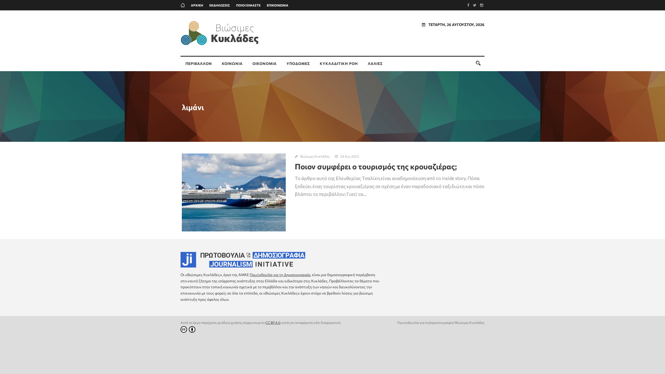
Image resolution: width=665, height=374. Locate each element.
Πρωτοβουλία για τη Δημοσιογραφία (280, 274)
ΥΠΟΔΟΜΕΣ (298, 63)
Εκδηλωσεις (219, 5)
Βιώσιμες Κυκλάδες (315, 156)
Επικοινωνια (277, 5)
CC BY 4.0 (272, 322)
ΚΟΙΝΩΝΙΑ (232, 63)
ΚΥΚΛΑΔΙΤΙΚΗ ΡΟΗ (339, 63)
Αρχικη (197, 5)
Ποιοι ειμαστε (248, 5)
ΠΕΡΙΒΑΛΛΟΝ (198, 63)
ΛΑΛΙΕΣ (375, 63)
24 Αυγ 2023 (349, 156)
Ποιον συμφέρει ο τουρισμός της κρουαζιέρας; (376, 166)
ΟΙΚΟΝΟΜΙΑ (264, 63)
